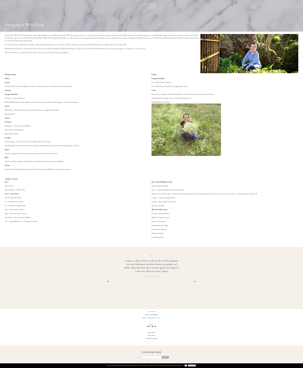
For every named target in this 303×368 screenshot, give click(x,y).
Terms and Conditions (151, 338)
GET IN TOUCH (152, 312)
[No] (301, 365)
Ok (186, 365)
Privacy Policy (151, 335)
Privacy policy (192, 365)
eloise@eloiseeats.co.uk (153, 318)
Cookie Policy (151, 332)
